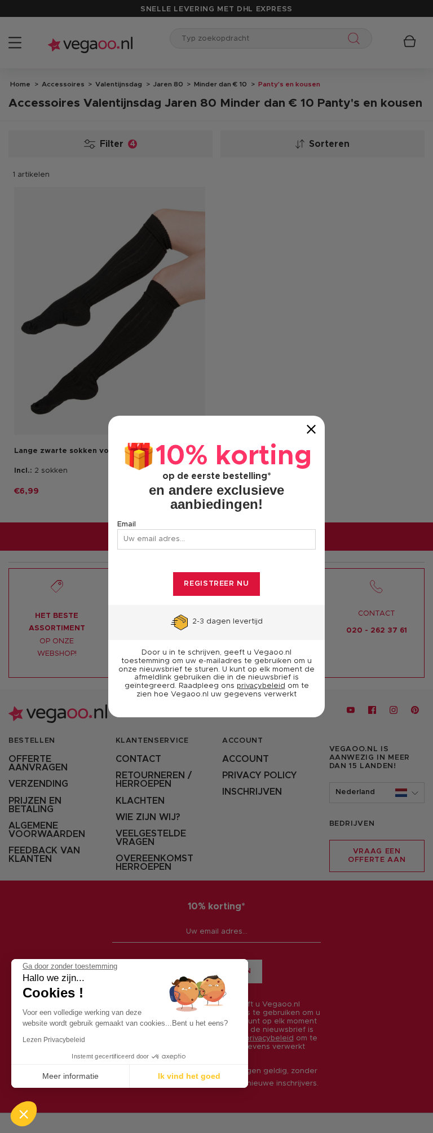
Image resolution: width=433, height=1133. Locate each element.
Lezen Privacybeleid (54, 1040)
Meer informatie (70, 1075)
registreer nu (216, 583)
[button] (23, 1113)
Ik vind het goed (189, 1075)
